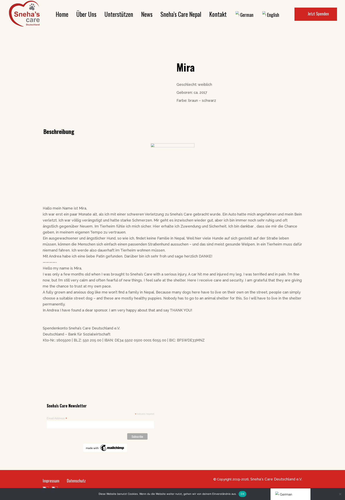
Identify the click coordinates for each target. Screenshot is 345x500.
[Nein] (340, 494)
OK (242, 493)
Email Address (57, 418)
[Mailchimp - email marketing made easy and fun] (105, 447)
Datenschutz (76, 481)
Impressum (51, 481)
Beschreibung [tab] (58, 132)
